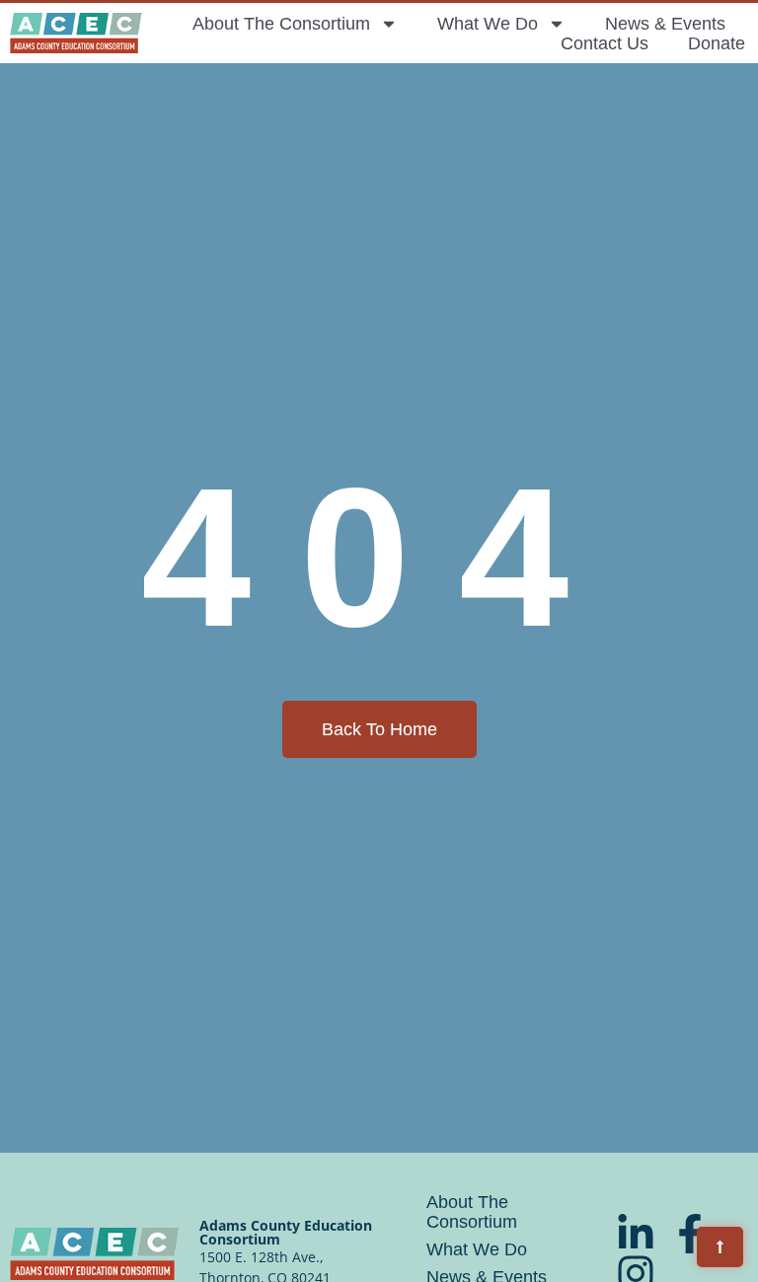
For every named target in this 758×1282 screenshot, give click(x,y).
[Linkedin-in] (635, 1233)
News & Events (665, 24)
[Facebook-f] (690, 1233)
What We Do (487, 24)
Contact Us (604, 43)
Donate (716, 43)
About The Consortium (281, 24)
